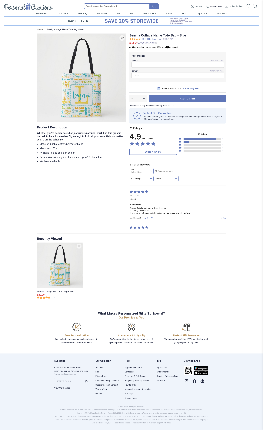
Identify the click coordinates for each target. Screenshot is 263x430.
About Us (99, 367)
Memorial (102, 13)
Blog (97, 372)
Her (132, 13)
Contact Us (129, 372)
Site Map (129, 394)
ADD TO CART (187, 98)
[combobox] (142, 171)
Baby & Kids (149, 13)
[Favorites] (248, 6)
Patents (98, 394)
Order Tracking (163, 372)
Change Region (131, 398)
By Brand (202, 13)
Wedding (82, 13)
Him (118, 13)
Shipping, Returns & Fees (167, 376)
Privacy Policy (101, 376)
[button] (202, 139)
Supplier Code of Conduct (106, 385)
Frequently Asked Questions (137, 380)
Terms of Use (101, 389)
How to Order (130, 385)
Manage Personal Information (138, 389)
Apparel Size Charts (133, 367)
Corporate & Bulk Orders (135, 376)
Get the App (162, 380)
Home (169, 13)
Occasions (62, 13)
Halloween (41, 13)
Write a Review (153, 152)
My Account (162, 367)
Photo (185, 13)
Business (222, 13)
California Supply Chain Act (107, 380)
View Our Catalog (62, 388)
